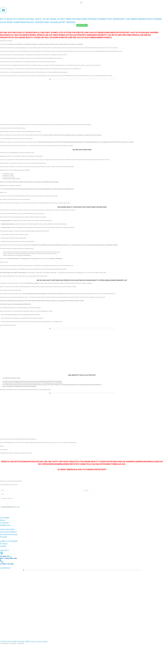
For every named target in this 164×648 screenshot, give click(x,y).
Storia (2, 520)
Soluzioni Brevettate (8, 534)
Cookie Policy (21, 643)
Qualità (3, 546)
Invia (3, 512)
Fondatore (4, 523)
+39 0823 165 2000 (7, 564)
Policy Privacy (13, 643)
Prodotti (3, 537)
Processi (3, 544)
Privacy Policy (17, 506)
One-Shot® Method (8, 532)
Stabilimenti (5, 525)
